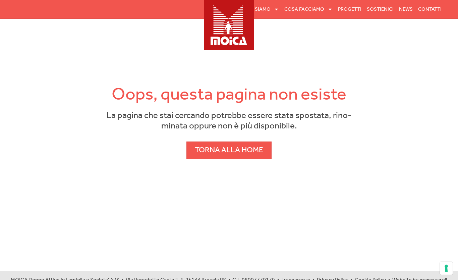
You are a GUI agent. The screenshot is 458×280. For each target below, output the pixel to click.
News (406, 9)
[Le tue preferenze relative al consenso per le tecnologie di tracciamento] (446, 268)
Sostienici (380, 9)
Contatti (430, 9)
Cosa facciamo (304, 9)
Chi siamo (258, 9)
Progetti (349, 9)
